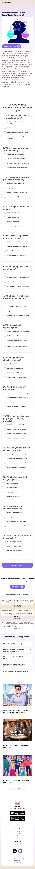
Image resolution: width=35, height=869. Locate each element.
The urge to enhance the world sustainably (18, 331)
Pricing (18, 833)
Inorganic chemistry (12, 492)
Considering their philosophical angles (17, 196)
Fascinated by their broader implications (18, 286)
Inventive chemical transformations (16, 158)
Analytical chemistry (12, 483)
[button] (32, 2)
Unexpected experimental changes (16, 311)
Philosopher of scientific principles (16, 406)
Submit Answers (17, 565)
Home (18, 831)
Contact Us (18, 843)
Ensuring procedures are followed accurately (16, 122)
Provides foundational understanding (17, 462)
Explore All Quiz (18, 788)
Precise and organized (13, 212)
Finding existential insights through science (17, 347)
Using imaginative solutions (14, 188)
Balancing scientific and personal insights (18, 315)
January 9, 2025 (28, 90)
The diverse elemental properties (16, 242)
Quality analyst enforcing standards (17, 402)
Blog (18, 837)
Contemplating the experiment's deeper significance (17, 137)
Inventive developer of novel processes (17, 397)
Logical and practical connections (16, 363)
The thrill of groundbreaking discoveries (18, 335)
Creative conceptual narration (15, 368)
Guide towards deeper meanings (16, 555)
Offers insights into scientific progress (17, 454)
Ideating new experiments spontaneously (18, 127)
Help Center (18, 846)
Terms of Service (17, 862)
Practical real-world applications (15, 154)
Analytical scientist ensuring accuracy (17, 393)
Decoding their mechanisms (14, 512)
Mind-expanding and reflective (15, 226)
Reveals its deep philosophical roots (17, 467)
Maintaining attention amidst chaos (16, 306)
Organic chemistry (12, 487)
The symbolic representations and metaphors (16, 256)
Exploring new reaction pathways (16, 517)
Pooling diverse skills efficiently (15, 424)
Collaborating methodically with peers (17, 132)
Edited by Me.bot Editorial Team (8, 90)
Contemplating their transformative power (18, 525)
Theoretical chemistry (13, 496)
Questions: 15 (20, 90)
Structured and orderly (13, 221)
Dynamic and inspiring (13, 217)
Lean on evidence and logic (14, 541)
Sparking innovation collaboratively (16, 429)
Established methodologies (14, 372)
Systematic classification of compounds (18, 163)
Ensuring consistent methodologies (17, 433)
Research (18, 835)
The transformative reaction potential (17, 246)
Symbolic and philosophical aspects (17, 167)
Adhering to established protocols (16, 521)
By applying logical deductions (15, 183)
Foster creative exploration (14, 546)
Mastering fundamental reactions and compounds (17, 341)
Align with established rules (14, 550)
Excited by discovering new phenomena (18, 277)
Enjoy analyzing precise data (15, 272)
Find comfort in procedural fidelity (16, 281)
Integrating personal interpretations (16, 377)
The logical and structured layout (16, 250)
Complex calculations (13, 302)
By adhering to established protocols (17, 192)
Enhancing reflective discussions (16, 438)
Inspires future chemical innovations (17, 458)
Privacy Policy (17, 860)
